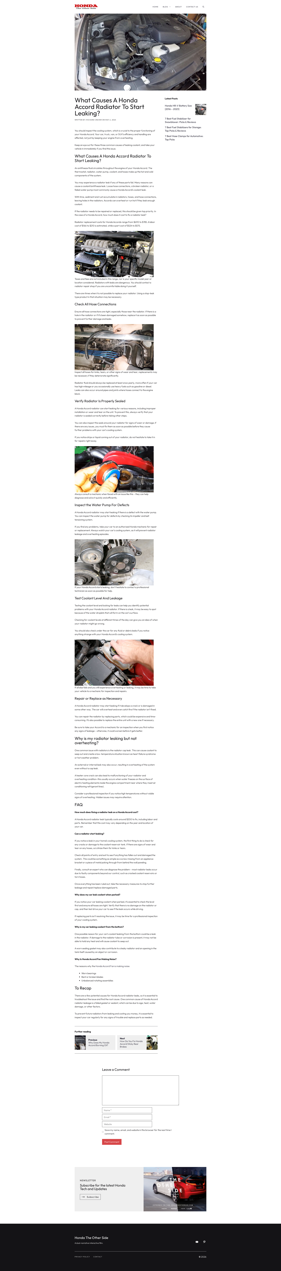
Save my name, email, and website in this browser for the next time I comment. (138, 1132)
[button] (203, 7)
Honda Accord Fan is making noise (112, 966)
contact (97, 1257)
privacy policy (82, 1257)
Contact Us (192, 7)
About (178, 7)
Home (155, 7)
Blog (165, 7)
